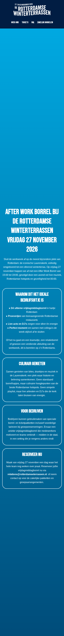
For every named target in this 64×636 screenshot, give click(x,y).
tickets (25, 22)
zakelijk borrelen (45, 22)
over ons (15, 22)
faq (32, 22)
